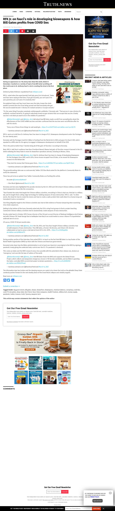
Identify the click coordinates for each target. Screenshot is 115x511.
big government (19, 290)
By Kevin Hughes (102, 118)
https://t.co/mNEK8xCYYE (47, 163)
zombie (14, 11)
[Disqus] (43, 413)
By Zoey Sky (101, 174)
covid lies (77, 290)
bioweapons (49, 290)
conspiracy (69, 290)
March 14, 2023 (44, 131)
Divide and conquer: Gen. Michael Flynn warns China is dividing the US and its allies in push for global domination (101, 227)
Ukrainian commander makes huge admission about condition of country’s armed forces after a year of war (102, 95)
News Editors (18, 27)
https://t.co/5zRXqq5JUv (60, 230)
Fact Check (28, 292)
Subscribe (96, 508)
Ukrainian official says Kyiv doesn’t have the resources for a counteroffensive (102, 257)
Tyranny (28, 294)
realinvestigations (49, 11)
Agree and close (97, 500)
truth (60, 11)
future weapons (42, 292)
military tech (63, 292)
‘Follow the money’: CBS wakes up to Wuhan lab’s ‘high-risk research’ (102, 237)
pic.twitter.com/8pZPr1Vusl (65, 163)
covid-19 (6, 292)
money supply (72, 292)
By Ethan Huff (102, 138)
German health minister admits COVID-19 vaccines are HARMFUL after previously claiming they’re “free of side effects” (101, 169)
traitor (13, 294)
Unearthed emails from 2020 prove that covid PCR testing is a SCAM (101, 179)
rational (37, 11)
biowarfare (40, 290)
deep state (20, 292)
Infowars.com (37, 92)
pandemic (6, 294)
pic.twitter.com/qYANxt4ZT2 (16, 232)
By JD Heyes (101, 89)
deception (12, 292)
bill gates (28, 290)
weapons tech (36, 294)
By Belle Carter (102, 109)
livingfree (29, 11)
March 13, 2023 (43, 236)
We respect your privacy (48, 499)
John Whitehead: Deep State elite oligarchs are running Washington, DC (102, 114)
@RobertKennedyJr (13, 119)
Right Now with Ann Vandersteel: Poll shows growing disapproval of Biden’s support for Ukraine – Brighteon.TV (101, 198)
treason (18, 294)
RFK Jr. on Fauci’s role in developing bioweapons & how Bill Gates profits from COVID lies (101, 143)
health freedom (53, 292)
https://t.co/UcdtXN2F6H (62, 261)
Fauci (34, 292)
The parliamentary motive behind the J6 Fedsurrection (101, 151)
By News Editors (102, 146)
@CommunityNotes (19, 180)
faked (21, 11)
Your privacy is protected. (12, 321)
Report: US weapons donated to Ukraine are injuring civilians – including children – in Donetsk (101, 123)
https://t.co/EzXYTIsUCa (50, 127)
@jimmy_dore (28, 119)
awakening (67, 11)
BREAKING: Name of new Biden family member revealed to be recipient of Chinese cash (101, 208)
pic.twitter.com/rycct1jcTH (66, 127)
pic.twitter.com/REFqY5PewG (16, 263)
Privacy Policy (57, 504)
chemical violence (59, 290)
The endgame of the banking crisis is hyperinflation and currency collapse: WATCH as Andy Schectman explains (102, 217)
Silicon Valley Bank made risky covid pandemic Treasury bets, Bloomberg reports (101, 265)
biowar (34, 290)
